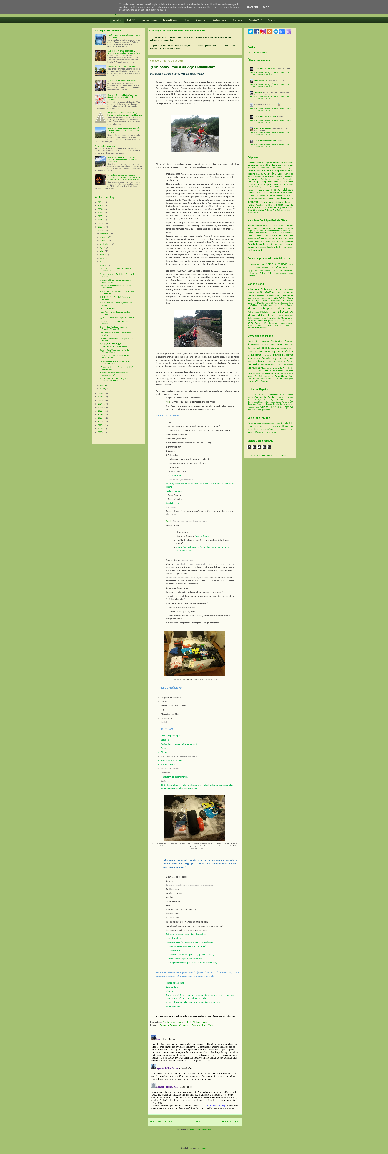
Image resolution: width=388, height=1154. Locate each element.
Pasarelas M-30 (260, 318)
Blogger (203, 1148)
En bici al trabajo (170, 20)
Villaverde (289, 325)
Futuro (259, 193)
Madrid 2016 (274, 305)
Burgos (251, 397)
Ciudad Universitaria (283, 295)
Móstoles (265, 368)
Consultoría (237, 20)
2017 (100, 393)
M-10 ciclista (263, 305)
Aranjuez (255, 344)
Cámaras (289, 268)
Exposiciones (264, 187)
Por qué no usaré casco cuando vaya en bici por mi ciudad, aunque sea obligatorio (124, 114)
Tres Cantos (262, 381)
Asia (259, 423)
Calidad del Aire (219, 20)
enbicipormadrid (255, 250)
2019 (100, 227)
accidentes (288, 210)
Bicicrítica (265, 168)
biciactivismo (288, 247)
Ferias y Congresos (259, 190)
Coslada (281, 351)
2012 (100, 411)
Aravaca (272, 289)
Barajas (290, 289)
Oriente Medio (287, 429)
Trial (275, 210)
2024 (100, 209)
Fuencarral (278, 303)
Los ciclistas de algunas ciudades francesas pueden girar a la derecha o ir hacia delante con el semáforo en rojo (123, 177)
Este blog (117, 20)
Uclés (204, 1025)
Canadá (285, 423)
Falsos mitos (275, 187)
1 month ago (268, 74)
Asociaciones (283, 165)
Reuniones (262, 247)
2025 (100, 206)
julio (102, 251)
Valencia (289, 404)
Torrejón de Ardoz (276, 379)
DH (286, 182)
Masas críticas (255, 198)
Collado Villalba (254, 352)
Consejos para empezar (259, 181)
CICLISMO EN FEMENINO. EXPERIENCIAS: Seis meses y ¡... (115, 345)
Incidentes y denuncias (281, 192)
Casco (281, 174)
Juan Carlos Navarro (263, 128)
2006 (100, 432)
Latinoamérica (268, 429)
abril (102, 262)
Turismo (280, 210)
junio (102, 255)
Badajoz (265, 395)
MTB (262, 195)
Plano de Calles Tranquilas (268, 241)
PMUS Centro (288, 239)
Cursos (275, 181)
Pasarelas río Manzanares (280, 318)
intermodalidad (253, 212)
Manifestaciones (272, 195)
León (256, 402)
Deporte (269, 184)
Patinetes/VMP (255, 20)
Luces (282, 270)
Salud (290, 207)
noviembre (104, 237)
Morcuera (254, 367)
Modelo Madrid (254, 312)
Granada (280, 400)
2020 (100, 223)
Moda (265, 199)
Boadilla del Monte (273, 344)
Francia (277, 426)
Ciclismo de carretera (264, 176)
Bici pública (254, 168)
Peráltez (251, 241)
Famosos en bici (287, 187)
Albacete (251, 395)
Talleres (268, 210)
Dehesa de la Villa (269, 298)
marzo (102, 265)
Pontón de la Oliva (256, 371)
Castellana (260, 295)
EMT (281, 298)
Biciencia (289, 228)
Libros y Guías (254, 195)
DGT (281, 181)
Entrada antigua (230, 1121)
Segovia (269, 404)
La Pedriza (278, 361)
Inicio (198, 1121)
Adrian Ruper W (261, 80)
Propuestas (287, 241)
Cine (279, 179)
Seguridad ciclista (256, 210)
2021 (100, 220)
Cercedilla (264, 347)
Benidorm (284, 395)
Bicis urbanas (262, 268)
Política (252, 205)
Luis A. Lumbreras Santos (265, 68)
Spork (168, 521)
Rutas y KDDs (281, 207)
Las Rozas (288, 361)
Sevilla (276, 404)
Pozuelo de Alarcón (274, 371)
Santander (261, 404)
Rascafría (258, 373)
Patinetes (289, 202)
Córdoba (251, 400)
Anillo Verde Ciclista (258, 289)
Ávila (268, 410)
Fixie (271, 271)
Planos (186, 20)
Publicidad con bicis (264, 205)
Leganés (254, 364)
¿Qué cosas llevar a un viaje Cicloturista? (117, 318)
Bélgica (278, 423)
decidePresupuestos (257, 327)
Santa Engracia (287, 323)
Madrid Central (286, 305)
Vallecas (280, 325)
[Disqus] (194, 1071)
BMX (291, 165)
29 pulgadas (253, 264)
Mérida (273, 402)
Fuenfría (287, 354)
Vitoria (257, 407)
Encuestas (288, 184)
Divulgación (201, 20)
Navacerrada (276, 368)
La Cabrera (268, 361)
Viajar (210, 1025)
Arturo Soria (281, 289)
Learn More (253, 7)
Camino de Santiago (169, 1025)
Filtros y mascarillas (261, 271)
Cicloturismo (185, 1025)
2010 (100, 418)
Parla (285, 368)
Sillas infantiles (280, 273)
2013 (100, 407)
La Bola (259, 361)
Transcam (252, 381)
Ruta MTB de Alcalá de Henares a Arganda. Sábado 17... (113, 328)
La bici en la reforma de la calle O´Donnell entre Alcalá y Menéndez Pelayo (124, 52)
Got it (266, 7)
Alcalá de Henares (259, 341)
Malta (278, 429)
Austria (272, 423)
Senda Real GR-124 (261, 325)
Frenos (275, 271)
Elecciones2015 (286, 233)
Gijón (273, 400)
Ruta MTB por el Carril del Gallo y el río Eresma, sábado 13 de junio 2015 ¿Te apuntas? (123, 130)
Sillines (290, 273)
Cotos (289, 351)
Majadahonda (268, 364)
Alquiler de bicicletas (257, 163)
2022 (100, 216)
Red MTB (278, 205)
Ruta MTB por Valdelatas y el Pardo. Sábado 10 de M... (114, 351)
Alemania (252, 423)
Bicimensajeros (287, 168)
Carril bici (271, 173)
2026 (100, 202)
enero (102, 389)
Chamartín (269, 295)
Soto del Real (262, 379)
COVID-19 (269, 170)
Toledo (283, 404)
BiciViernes (278, 228)
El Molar (266, 355)
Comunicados (287, 231)
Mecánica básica (264, 273)
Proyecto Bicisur (255, 244)
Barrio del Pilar (254, 293)
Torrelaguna (288, 379)
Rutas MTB (274, 247)
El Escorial (255, 354)
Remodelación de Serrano (268, 323)
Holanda (287, 426)
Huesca (251, 402)
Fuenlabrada (255, 358)
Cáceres (290, 397)
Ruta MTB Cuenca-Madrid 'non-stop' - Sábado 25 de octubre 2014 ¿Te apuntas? (122, 97)
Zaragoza (262, 410)
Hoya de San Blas (282, 358)
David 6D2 (258, 92)
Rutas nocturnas (265, 207)
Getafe (267, 358)
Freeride (252, 193)
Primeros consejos (149, 20)
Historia (265, 193)
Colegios (271, 20)
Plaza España (280, 321)
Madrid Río (255, 308)
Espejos (250, 271)
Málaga (267, 402)
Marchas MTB (286, 195)
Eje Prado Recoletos (269, 300)
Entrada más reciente (161, 1121)
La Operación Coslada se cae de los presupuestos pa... (115, 362)
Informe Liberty (253, 239)
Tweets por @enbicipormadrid (260, 52)
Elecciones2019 (267, 303)
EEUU (268, 426)
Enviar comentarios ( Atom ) (201, 1129)
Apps (250, 165)
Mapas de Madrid (275, 308)
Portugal (251, 432)
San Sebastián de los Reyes (268, 376)
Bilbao (290, 395)
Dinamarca (255, 426)
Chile (291, 423)
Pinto (290, 368)
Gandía (267, 400)
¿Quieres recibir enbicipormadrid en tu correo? (267, 456)
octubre (103, 241)
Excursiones (253, 187)
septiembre (105, 244)
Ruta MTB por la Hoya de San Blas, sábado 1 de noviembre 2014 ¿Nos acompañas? (122, 159)
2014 (100, 404)
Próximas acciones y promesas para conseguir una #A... (114, 374)
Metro (290, 308)
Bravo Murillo (278, 293)
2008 (100, 425)
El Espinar (259, 400)
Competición (288, 179)
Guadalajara (288, 400)
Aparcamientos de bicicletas (279, 162)
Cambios (272, 268)
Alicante (258, 395)
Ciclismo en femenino (284, 177)
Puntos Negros (270, 244)
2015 (100, 400)
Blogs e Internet (256, 170)
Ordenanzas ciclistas (273, 202)
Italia (257, 429)
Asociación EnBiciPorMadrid (276, 226)
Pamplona (286, 402)
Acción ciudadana (256, 225)
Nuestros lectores (270, 238)
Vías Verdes (253, 410)
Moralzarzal (288, 365)
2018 (100, 230)
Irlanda (251, 429)
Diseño (278, 184)
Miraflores (280, 365)
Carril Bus (260, 174)
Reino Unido (263, 432)
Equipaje (196, 1025)
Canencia (252, 348)
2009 (100, 422)
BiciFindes (266, 228)
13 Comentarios (200, 1022)
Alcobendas (278, 341)
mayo (102, 258)
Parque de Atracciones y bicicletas (121, 66)
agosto (103, 248)
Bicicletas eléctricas (274, 264)
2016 (100, 397)
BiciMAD (131, 20)
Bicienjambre (276, 168)
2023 (100, 213)
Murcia (261, 402)
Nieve (271, 199)
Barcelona (274, 394)
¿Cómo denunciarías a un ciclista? (121, 81)
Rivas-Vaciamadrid (271, 373)
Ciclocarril (254, 179)
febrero (103, 385)
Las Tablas (253, 305)
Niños (277, 198)
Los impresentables (108, 309)
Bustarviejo (289, 344)
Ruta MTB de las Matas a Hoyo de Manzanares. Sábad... (114, 380)
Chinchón (276, 348)
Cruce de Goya (273, 233)
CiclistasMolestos (272, 231)
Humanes (251, 361)
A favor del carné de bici (105, 146)
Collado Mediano (286, 348)
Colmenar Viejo (269, 351)
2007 (100, 429)
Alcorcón (289, 341)
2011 (100, 414)
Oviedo (279, 402)
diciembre (104, 233)
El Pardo (288, 300)
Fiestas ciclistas (282, 189)
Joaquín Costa (287, 303)
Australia (265, 423)
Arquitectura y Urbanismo (264, 165)
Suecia (274, 432)
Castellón (282, 397)
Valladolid (251, 407)
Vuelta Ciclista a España (276, 407)
